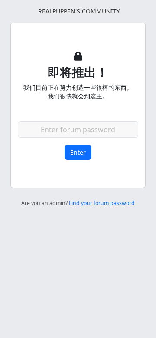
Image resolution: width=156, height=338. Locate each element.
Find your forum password (102, 203)
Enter (78, 152)
